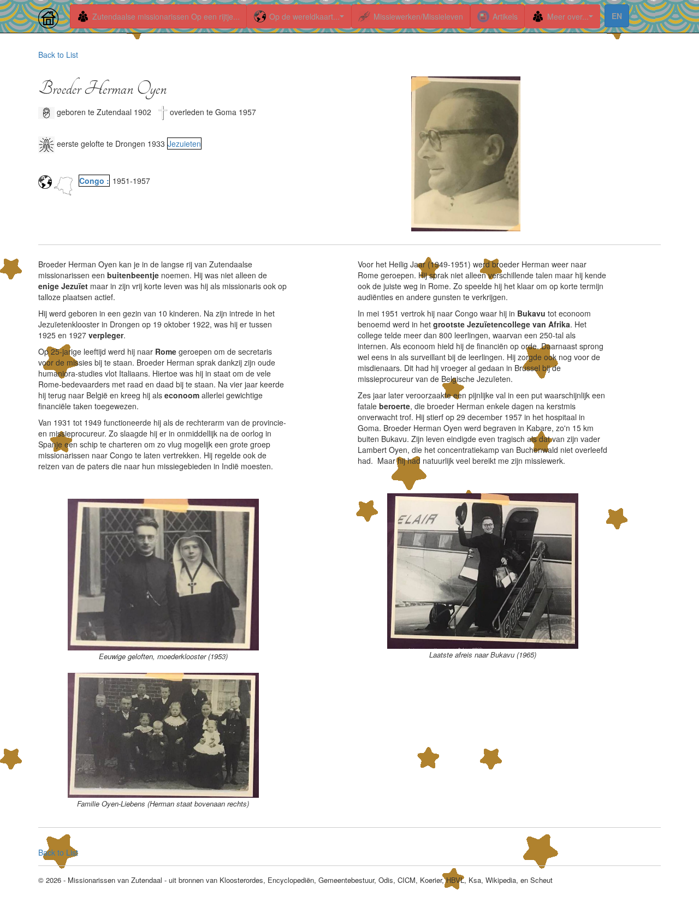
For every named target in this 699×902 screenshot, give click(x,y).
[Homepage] (50, 13)
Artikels (505, 16)
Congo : (94, 180)
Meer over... (568, 16)
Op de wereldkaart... (304, 16)
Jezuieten (184, 143)
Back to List (58, 54)
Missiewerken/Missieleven (418, 16)
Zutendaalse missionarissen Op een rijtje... (166, 16)
